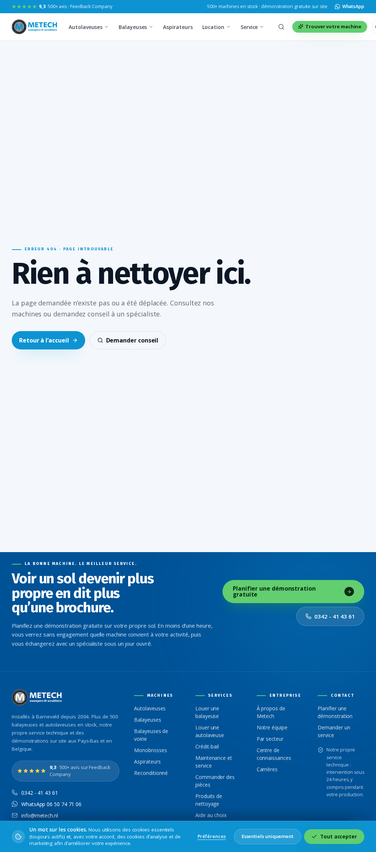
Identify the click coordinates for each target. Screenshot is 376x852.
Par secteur (270, 738)
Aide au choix (211, 815)
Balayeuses (133, 26)
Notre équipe (272, 727)
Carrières (267, 769)
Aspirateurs (177, 26)
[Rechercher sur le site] (281, 26)
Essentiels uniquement (267, 836)
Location (213, 26)
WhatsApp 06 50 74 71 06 (51, 804)
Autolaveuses (85, 26)
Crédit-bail (207, 746)
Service (249, 26)
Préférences (212, 836)
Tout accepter (338, 836)
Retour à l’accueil (44, 340)
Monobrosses (150, 750)
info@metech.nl (39, 815)
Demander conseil (132, 340)
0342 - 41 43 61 (334, 616)
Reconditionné (151, 772)
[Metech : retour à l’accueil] (35, 26)
